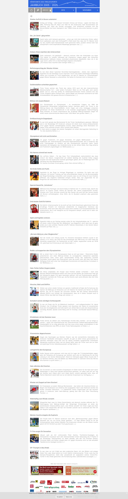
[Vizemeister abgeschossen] (35, 340)
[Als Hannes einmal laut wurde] (35, 159)
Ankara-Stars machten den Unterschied (45, 52)
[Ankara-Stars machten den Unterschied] (35, 59)
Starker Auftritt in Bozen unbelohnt (43, 19)
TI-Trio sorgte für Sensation (40, 431)
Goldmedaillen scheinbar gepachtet (43, 84)
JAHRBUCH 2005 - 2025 (44, 5)
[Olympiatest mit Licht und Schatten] (35, 143)
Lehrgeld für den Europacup (40, 350)
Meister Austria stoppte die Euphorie (44, 415)
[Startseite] (30, 11)
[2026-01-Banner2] (81, 467)
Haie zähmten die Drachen (40, 366)
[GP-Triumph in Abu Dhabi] (35, 455)
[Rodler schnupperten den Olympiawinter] (35, 258)
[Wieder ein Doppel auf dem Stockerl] (35, 389)
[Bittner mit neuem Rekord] (35, 109)
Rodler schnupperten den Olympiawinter (45, 250)
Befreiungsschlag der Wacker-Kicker (44, 68)
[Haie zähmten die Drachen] (35, 373)
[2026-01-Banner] (47, 467)
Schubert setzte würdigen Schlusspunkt (45, 301)
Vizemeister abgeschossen (40, 333)
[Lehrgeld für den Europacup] (35, 357)
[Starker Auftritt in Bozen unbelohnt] (35, 26)
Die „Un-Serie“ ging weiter (40, 35)
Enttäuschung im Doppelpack (41, 118)
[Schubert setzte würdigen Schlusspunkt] (35, 308)
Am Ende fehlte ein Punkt (39, 169)
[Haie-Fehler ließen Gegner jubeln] (35, 275)
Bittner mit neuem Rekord (39, 101)
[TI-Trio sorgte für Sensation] (35, 438)
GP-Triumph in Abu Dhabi (39, 448)
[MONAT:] (88, 10)
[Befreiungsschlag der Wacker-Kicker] (35, 75)
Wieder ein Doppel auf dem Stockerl (43, 382)
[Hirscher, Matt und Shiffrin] (35, 291)
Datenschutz (69, 497)
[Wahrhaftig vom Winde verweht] (35, 406)
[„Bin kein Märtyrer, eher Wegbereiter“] (35, 241)
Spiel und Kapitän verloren (40, 218)
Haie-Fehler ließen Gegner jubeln (42, 268)
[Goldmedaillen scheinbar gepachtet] (35, 91)
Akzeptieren (60, 497)
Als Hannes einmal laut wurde (41, 152)
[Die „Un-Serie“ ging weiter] (35, 42)
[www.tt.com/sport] (72, 463)
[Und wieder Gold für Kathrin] (35, 208)
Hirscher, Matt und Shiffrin (40, 284)
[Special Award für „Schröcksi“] (35, 192)
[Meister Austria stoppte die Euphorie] (35, 422)
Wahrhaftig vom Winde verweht (42, 399)
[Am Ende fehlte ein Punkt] (35, 176)
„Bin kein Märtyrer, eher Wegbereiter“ (44, 234)
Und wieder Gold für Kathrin (40, 201)
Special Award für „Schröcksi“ (41, 185)
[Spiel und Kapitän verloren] (35, 225)
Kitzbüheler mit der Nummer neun (43, 317)
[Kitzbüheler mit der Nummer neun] (35, 324)
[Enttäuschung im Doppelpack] (35, 126)
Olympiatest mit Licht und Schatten (43, 136)
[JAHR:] (64, 10)
